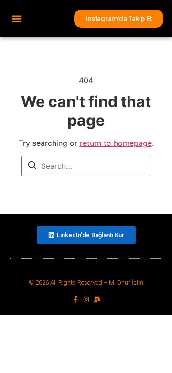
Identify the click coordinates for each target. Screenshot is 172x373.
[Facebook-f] (75, 299)
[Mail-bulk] (97, 299)
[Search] (32, 166)
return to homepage (116, 143)
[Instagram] (86, 299)
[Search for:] (86, 166)
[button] (16, 19)
